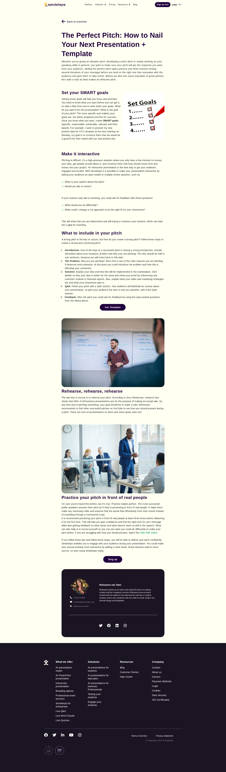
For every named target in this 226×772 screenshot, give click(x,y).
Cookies (156, 690)
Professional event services (65, 697)
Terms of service (139, 736)
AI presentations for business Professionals (98, 686)
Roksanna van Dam (81, 606)
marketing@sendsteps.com (84, 602)
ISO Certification (161, 699)
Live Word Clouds (65, 715)
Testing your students (94, 696)
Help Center (126, 676)
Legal (155, 686)
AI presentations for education (98, 677)
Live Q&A (61, 711)
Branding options (65, 691)
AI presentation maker (64, 669)
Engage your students (94, 703)
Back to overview (77, 21)
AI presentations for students (98, 669)
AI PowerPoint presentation (63, 677)
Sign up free (162, 4)
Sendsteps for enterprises (63, 705)
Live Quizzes (62, 720)
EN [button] (180, 4)
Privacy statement (164, 736)
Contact (156, 667)
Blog (122, 667)
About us (156, 672)
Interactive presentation (62, 685)
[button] (100, 4)
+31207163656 (79, 598)
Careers (156, 676)
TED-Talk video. (149, 532)
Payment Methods (161, 681)
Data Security (159, 695)
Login (174, 4)
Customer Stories (129, 672)
